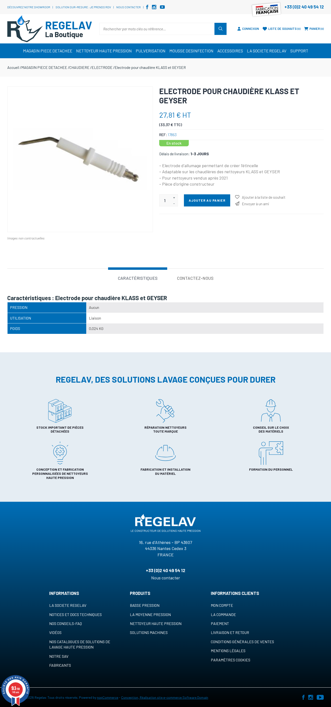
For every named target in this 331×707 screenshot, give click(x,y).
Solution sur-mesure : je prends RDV (83, 7)
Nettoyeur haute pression (155, 623)
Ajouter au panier (207, 200)
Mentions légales (228, 650)
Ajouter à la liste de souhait (263, 197)
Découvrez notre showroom (28, 7)
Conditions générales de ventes (242, 641)
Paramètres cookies (230, 660)
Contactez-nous (195, 278)
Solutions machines (149, 632)
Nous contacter (128, 7)
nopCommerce (107, 697)
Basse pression (144, 605)
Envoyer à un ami (255, 203)
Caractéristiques (138, 278)
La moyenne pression (150, 614)
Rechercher (220, 29)
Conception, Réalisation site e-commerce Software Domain (164, 697)
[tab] (137, 278)
